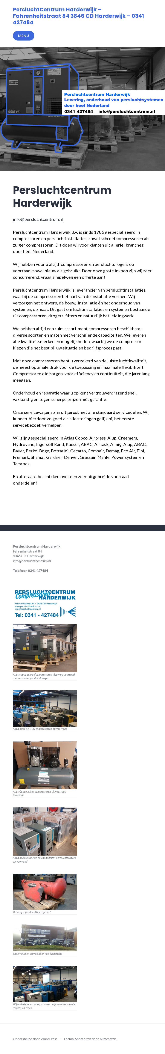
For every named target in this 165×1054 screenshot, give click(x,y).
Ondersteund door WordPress (35, 1039)
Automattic (107, 1039)
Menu (23, 35)
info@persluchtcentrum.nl (38, 219)
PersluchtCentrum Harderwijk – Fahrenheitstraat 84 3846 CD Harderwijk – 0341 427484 (78, 16)
